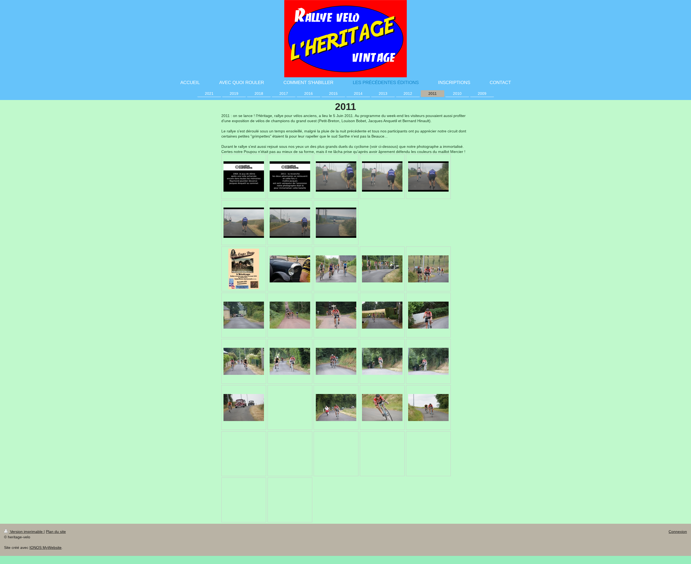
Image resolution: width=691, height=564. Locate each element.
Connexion (678, 531)
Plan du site (56, 531)
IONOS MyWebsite (45, 547)
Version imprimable (26, 531)
